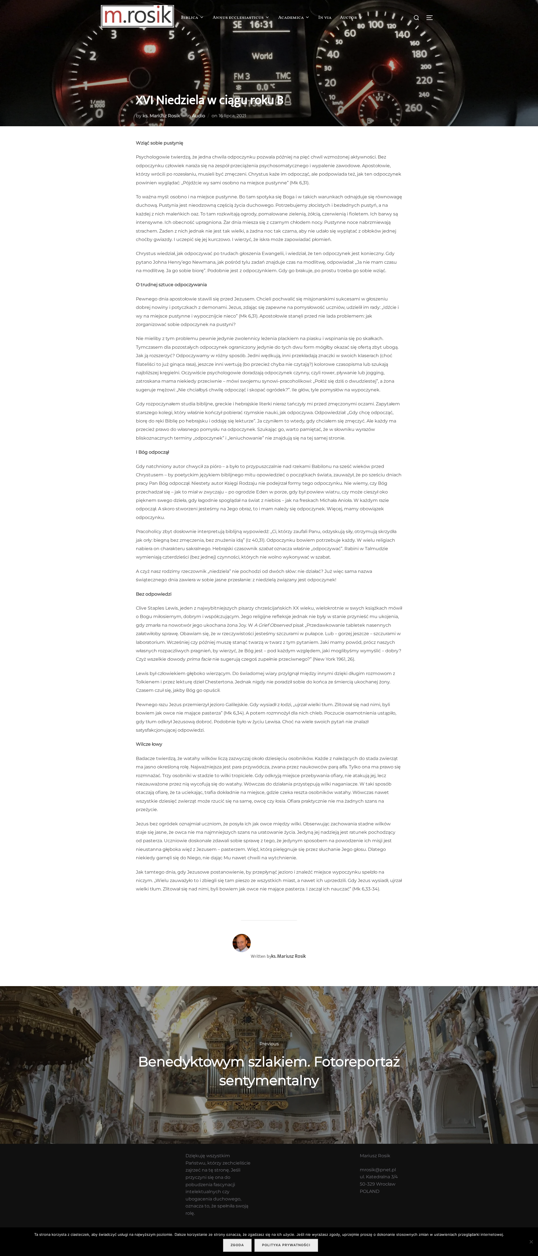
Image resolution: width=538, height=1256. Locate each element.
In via (324, 18)
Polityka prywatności (286, 1245)
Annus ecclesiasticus (238, 18)
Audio (198, 115)
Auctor (348, 18)
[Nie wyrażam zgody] (531, 1241)
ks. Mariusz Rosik (161, 115)
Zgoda (237, 1245)
